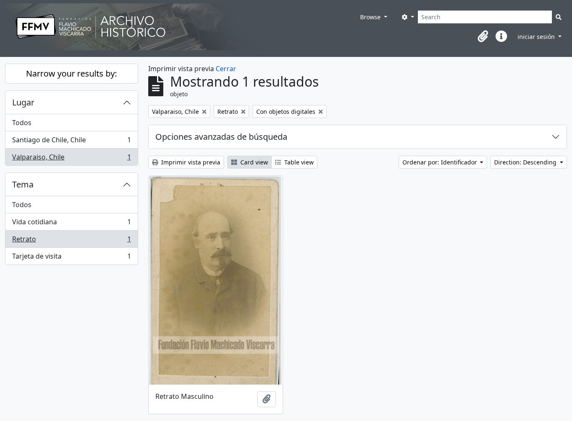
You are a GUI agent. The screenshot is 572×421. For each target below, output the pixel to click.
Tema (22, 184)
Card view (253, 162)
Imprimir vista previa (190, 162)
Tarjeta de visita (71, 258)
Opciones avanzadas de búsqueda (221, 136)
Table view (298, 162)
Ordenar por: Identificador (440, 162)
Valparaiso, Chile (71, 158)
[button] (483, 36)
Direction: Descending (526, 162)
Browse (371, 17)
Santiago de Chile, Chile (71, 142)
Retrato (71, 241)
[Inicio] (180, 26)
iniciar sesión (537, 37)
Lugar (23, 102)
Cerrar (226, 68)
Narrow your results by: (71, 73)
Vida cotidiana (71, 224)
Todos (21, 122)
